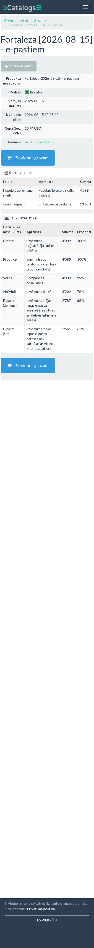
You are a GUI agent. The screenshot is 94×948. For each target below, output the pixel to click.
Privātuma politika (41, 909)
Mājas (8, 20)
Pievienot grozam (30, 157)
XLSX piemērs (38, 142)
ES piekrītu (47, 920)
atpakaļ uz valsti (20, 66)
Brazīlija (40, 20)
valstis (23, 20)
